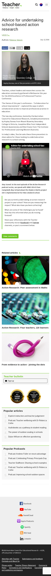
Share (4, 48)
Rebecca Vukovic (15, 40)
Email (19, 48)
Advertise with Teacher (10, 559)
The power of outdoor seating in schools (25, 432)
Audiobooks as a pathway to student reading (27, 428)
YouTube (27, 509)
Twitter (35, 222)
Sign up (11, 381)
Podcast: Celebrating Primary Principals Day (27, 458)
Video (5, 35)
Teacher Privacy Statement (25, 565)
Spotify (27, 527)
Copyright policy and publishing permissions (24, 568)
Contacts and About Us (10, 561)
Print (26, 48)
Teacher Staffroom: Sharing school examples (27, 463)
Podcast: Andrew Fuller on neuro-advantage (27, 454)
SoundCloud (28, 515)
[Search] (36, 4)
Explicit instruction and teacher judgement (26, 416)
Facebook (24, 222)
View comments (10, 236)
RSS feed (27, 533)
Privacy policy (7, 565)
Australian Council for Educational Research (22, 550)
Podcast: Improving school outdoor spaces (26, 475)
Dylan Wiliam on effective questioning (24, 437)
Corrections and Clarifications (20, 567)
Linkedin (27, 539)
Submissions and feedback (32, 559)
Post (11, 48)
